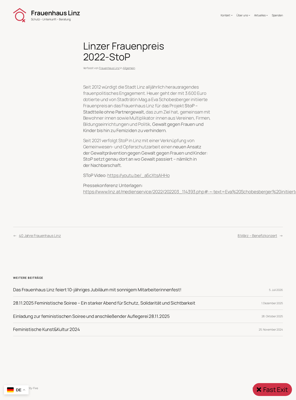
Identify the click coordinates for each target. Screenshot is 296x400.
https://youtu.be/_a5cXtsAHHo (138, 175)
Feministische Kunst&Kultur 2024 (46, 329)
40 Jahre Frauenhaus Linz (40, 235)
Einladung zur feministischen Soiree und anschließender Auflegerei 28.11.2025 (91, 316)
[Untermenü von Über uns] (249, 15)
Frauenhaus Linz (55, 12)
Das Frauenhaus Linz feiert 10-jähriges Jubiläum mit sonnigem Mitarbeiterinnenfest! (97, 289)
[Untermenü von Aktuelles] (267, 15)
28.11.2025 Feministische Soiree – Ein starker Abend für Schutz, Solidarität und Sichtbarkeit (104, 303)
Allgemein (129, 68)
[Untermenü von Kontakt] (232, 15)
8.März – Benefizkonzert (257, 235)
